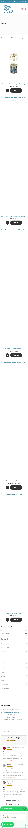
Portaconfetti (4, 684)
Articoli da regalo (5, 652)
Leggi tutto (11, 760)
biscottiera (3, 660)
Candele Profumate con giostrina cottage (14, 84)
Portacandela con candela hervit (14, 348)
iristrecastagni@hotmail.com (12, 712)
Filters (25, 38)
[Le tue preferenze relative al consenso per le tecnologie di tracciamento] (25, 825)
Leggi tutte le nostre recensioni (14, 800)
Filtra (25, 633)
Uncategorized (5, 688)
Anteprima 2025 (5, 648)
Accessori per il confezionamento (9, 644)
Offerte (3, 676)
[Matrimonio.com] (14, 804)
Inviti (2, 668)
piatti (2, 680)
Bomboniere (4, 664)
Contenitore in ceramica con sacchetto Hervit (14, 216)
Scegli (17, 90)
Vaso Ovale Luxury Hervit (14, 613)
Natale (3, 672)
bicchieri (3, 656)
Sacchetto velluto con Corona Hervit (14, 481)
